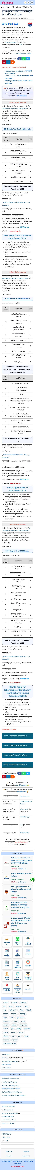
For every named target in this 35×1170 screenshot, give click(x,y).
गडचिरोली (12, 1010)
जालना (5, 1014)
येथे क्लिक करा (21, 785)
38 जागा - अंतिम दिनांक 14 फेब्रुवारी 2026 (15, 745)
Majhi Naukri (5, 1054)
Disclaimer (9, 1156)
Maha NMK (4, 7)
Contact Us (26, 1156)
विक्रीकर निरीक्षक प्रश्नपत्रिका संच (12, 1092)
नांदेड (23, 1021)
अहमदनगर (6, 1021)
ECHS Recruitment (11, 42)
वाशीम (26, 1036)
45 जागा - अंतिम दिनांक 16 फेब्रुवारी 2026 (15, 736)
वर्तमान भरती (24, 809)
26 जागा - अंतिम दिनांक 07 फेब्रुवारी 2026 (15, 755)
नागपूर (16, 1021)
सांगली (5, 1033)
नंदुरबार (5, 1025)
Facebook (9, 1151)
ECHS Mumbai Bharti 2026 (14, 299)
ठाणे (13, 1036)
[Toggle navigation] (31, 2)
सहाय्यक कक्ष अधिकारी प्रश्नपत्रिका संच (13, 1095)
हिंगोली (28, 1010)
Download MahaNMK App (10, 1113)
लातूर (5, 1018)
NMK (20, 45)
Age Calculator (25, 796)
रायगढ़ (19, 1029)
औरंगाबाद (24, 1003)
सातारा (13, 1033)
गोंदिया (21, 1010)
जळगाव (13, 1014)
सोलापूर (5, 1036)
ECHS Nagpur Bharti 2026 (15, 551)
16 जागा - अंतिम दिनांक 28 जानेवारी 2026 (15, 765)
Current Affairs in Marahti (10, 1061)
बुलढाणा (18, 1006)
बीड (4, 1006)
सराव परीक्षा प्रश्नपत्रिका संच (10, 1085)
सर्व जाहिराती (11, 7)
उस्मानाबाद (23, 1025)
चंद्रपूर (26, 1006)
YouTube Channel (7, 1110)
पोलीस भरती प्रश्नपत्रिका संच (10, 1079)
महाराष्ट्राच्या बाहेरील (9, 1044)
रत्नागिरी (27, 1029)
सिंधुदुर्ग (21, 1033)
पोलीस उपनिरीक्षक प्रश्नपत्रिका (11, 1089)
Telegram (26, 1151)
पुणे (12, 1029)
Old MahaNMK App (8, 1116)
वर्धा (19, 1036)
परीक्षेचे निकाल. (6, 1134)
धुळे (4, 1010)
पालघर (15, 1040)
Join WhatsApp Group (9, 1120)
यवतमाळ (6, 1040)
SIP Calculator (6, 1068)
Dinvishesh (5, 1058)
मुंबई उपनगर (20, 1018)
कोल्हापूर (22, 1014)
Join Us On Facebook (8, 1106)
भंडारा (11, 1006)
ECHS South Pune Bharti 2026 (14, 129)
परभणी (5, 1029)
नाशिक (14, 1025)
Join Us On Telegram (8, 1123)
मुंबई (11, 1018)
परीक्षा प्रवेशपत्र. (6, 1137)
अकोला (5, 1003)
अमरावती (14, 1003)
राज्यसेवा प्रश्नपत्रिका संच (9, 1082)
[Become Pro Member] (25, 2)
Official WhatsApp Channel (22, 53)
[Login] (28, 2)
